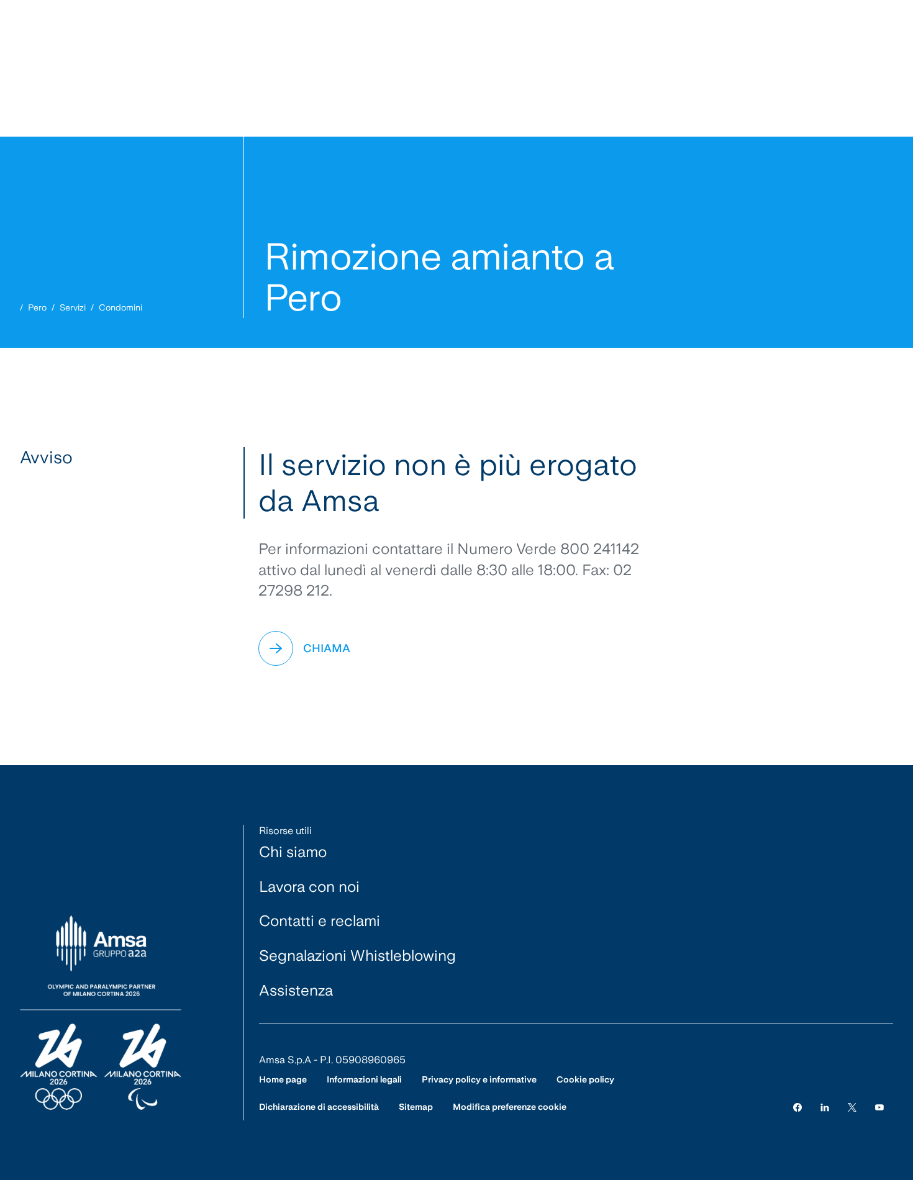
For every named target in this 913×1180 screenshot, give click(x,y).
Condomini (120, 307)
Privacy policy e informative (479, 1079)
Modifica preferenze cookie (509, 1107)
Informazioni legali (364, 1079)
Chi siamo (293, 852)
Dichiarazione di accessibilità (319, 1107)
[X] (852, 1107)
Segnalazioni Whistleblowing (357, 955)
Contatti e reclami (319, 921)
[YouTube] (879, 1107)
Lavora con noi (309, 887)
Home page (283, 1079)
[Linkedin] (824, 1107)
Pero (37, 307)
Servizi (73, 307)
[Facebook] (797, 1107)
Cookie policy (585, 1079)
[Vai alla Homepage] (100, 1013)
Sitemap (416, 1107)
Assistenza (296, 990)
